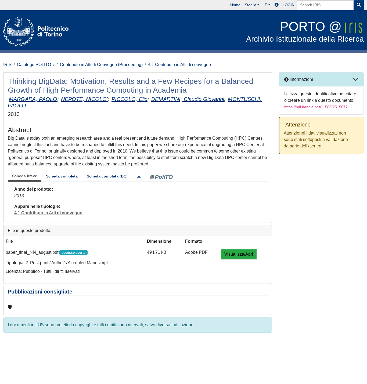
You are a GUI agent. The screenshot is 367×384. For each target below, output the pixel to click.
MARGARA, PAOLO (33, 99)
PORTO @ (305, 31)
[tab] (138, 176)
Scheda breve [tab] (24, 176)
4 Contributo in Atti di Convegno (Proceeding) (99, 64)
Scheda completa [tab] (62, 176)
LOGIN (288, 5)
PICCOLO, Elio (129, 99)
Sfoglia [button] (250, 5)
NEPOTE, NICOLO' (84, 99)
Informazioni (301, 79)
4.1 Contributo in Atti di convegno (179, 64)
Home (235, 5)
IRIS (7, 64)
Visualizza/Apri (238, 254)
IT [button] (265, 5)
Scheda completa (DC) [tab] (107, 176)
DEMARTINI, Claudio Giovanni (187, 99)
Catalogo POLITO (34, 64)
